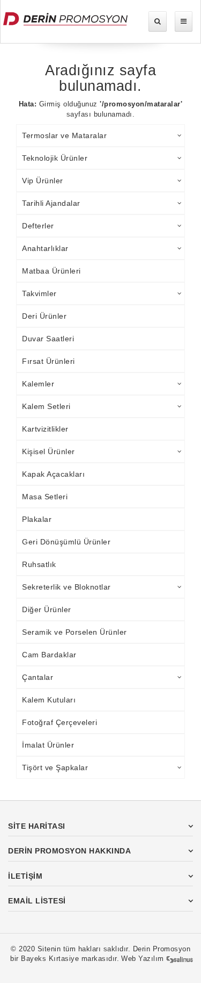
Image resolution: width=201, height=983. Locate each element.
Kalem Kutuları (49, 699)
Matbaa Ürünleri (51, 271)
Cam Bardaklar (49, 654)
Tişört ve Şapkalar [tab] (55, 767)
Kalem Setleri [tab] (46, 406)
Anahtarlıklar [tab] (45, 248)
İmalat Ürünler (48, 745)
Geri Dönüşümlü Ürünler (66, 541)
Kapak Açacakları (53, 474)
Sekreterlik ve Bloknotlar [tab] (66, 587)
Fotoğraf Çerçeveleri (59, 722)
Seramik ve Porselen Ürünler (74, 632)
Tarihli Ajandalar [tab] (51, 203)
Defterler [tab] (38, 225)
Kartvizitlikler (45, 429)
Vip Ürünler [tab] (42, 180)
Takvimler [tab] (39, 293)
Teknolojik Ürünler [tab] (54, 158)
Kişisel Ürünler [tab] (48, 451)
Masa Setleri (45, 496)
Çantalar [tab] (37, 677)
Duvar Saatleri (48, 338)
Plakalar (36, 519)
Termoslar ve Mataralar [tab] (64, 135)
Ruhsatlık (39, 564)
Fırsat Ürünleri (48, 361)
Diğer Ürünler (46, 609)
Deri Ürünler (44, 316)
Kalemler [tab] (38, 383)
